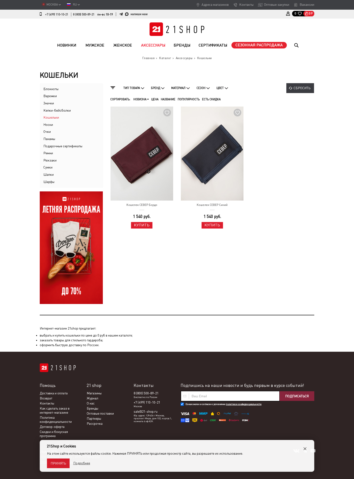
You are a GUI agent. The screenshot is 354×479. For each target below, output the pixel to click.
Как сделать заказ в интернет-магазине (55, 410)
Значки (48, 103)
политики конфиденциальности (244, 404)
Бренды (182, 45)
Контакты (246, 5)
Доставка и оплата (54, 393)
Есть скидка (211, 99)
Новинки (66, 45)
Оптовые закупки (276, 5)
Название (168, 99)
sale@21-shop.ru (145, 411)
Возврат (46, 398)
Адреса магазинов (215, 5)
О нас (91, 403)
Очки (47, 132)
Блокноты (51, 89)
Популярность (189, 99)
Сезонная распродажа (259, 45)
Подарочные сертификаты (62, 146)
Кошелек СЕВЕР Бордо (141, 205)
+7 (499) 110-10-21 (56, 14)
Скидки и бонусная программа (54, 434)
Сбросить (302, 88)
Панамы (49, 139)
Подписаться (297, 396)
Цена (154, 99)
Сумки (47, 167)
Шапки (48, 174)
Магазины (94, 393)
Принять (58, 463)
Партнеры (94, 418)
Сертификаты (213, 45)
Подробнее (81, 463)
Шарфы (48, 182)
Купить (142, 225)
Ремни (48, 153)
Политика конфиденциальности (56, 420)
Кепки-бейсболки (57, 110)
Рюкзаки (50, 160)
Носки (48, 125)
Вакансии (307, 5)
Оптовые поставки (100, 413)
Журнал (92, 398)
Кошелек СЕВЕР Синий (212, 205)
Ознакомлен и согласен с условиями (223, 404)
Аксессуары (153, 45)
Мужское (94, 45)
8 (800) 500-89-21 (83, 14)
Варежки (50, 96)
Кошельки (51, 117)
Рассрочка (95, 423)
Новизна (140, 99)
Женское (122, 45)
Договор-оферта (52, 427)
